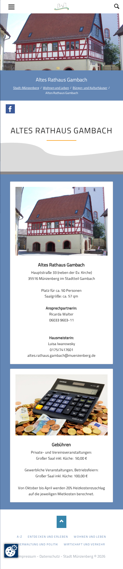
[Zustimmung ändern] (11, 551)
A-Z (19, 536)
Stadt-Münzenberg (26, 87)
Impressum (27, 556)
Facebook (10, 108)
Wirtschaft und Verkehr (84, 544)
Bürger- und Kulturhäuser (90, 87)
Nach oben (62, 522)
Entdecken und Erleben (48, 536)
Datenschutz (49, 556)
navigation (11, 7)
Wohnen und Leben (56, 87)
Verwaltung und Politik (38, 544)
